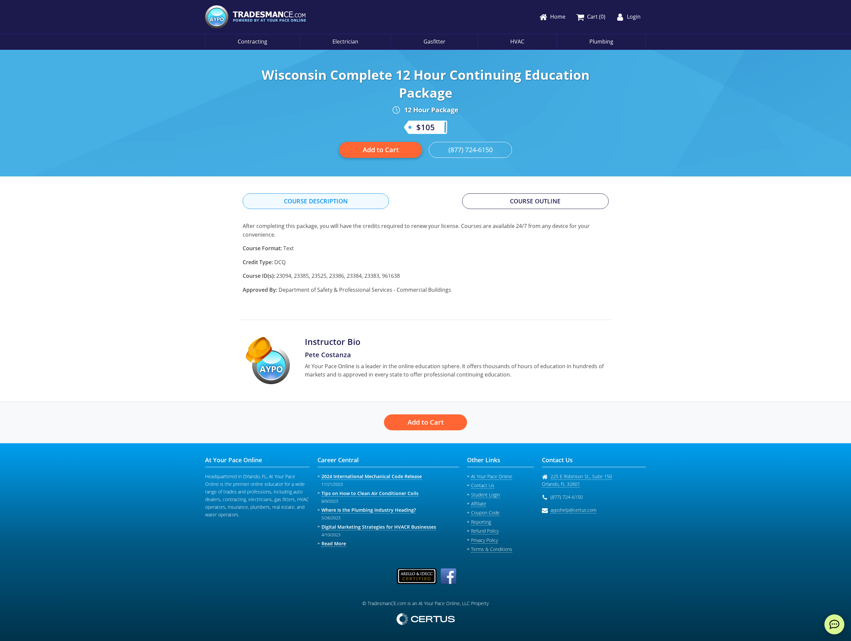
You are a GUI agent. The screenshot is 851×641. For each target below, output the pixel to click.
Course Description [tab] (316, 201)
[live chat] (834, 624)
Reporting (481, 522)
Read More (333, 543)
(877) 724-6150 (470, 149)
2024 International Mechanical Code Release (371, 476)
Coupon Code (485, 512)
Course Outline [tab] (535, 201)
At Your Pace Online (491, 476)
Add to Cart (381, 149)
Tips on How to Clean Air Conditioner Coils (370, 493)
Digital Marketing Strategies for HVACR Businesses (378, 527)
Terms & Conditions (491, 549)
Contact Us (482, 485)
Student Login (485, 494)
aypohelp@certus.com (573, 510)
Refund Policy (485, 531)
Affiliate (478, 503)
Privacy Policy (484, 540)
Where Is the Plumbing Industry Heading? (368, 510)
